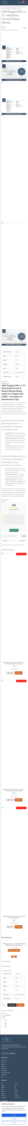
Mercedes (3, 1091)
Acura (16, 1093)
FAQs (2, 1076)
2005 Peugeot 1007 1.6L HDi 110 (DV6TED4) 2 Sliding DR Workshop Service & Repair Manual (14, 944)
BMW (2, 1089)
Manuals (7, 7)
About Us (3, 1062)
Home (3, 7)
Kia (15, 1087)
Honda (16, 1091)
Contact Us (3, 1064)
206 (14, 7)
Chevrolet (3, 1095)
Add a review (14, 530)
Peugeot (11, 7)
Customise (14, 1119)
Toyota (16, 1083)
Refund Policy (4, 1070)
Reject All (14, 1123)
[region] (14, 1114)
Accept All (14, 1115)
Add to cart (12, 1005)
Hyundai (2, 1085)
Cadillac (2, 1093)
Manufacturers (4, 1060)
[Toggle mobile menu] (26, 2)
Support (3, 1066)
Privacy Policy (4, 1068)
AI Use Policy (4, 1074)
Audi (15, 1085)
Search (24, 536)
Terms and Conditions (5, 1072)
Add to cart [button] (10, 673)
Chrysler (16, 1095)
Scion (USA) (17, 1097)
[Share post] (5, 1020)
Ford (2, 1083)
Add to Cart (11, 950)
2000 (5, 1016)
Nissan (16, 1089)
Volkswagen (3, 1097)
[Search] (19, 2)
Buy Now (18, 673)
